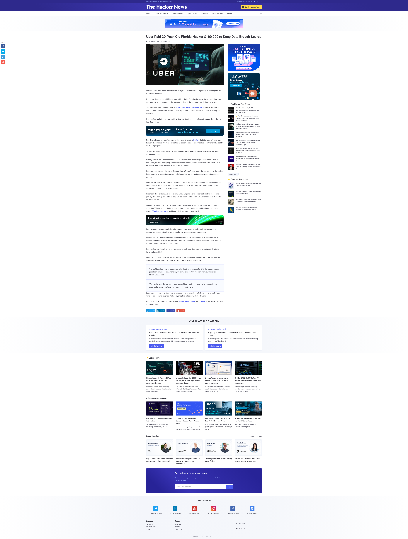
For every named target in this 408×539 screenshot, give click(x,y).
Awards (229, 13)
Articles (259, 436)
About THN (149, 524)
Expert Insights (217, 13)
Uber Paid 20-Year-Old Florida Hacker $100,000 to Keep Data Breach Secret (203, 37)
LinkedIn (202, 301)
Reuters (196, 140)
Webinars (204, 13)
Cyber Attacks (192, 13)
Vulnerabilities (177, 13)
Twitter (192, 301)
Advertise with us (151, 527)
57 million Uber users (160, 211)
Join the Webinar (156, 346)
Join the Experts (215, 346)
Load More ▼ (233, 174)
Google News (184, 301)
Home (148, 13)
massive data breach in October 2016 (189, 108)
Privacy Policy (179, 529)
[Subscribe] (229, 487)
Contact (148, 529)
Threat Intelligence (161, 13)
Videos (252, 436)
